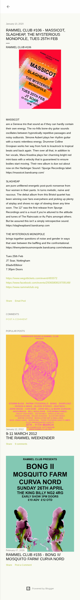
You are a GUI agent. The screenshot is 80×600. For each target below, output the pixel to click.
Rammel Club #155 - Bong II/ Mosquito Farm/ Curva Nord (35, 557)
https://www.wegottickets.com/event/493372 (31, 278)
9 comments (21, 444)
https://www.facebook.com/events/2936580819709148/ (38, 282)
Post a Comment (16, 319)
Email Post (20, 301)
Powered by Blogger (43, 588)
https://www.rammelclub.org (22, 287)
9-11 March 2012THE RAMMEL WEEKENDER (30, 436)
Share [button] (9, 301)
